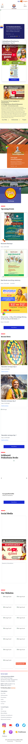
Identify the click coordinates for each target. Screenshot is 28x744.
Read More (8, 34)
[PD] (11, 732)
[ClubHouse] (21, 732)
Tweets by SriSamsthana (7, 563)
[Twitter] (24, 725)
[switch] (21, 1)
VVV (2, 709)
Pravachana (3, 697)
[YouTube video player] (14, 92)
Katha (2, 699)
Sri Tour (2, 703)
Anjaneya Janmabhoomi (6, 715)
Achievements (14, 119)
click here (13, 687)
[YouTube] (11, 725)
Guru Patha (4, 119)
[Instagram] (4, 725)
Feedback (4, 736)
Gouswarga (3, 711)
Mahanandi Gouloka (5, 719)
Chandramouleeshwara (6, 717)
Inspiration (3, 701)
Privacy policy (10, 741)
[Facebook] (17, 725)
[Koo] (4, 732)
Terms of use (18, 741)
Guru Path (3, 693)
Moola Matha (4, 713)
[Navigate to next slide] (27, 478)
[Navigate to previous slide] (1, 478)
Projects (24, 119)
